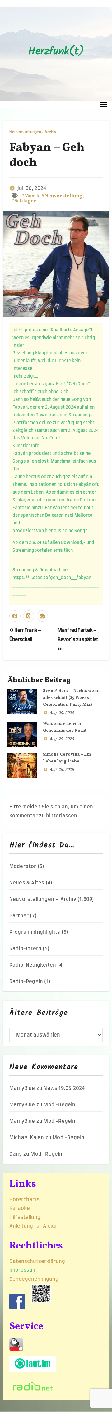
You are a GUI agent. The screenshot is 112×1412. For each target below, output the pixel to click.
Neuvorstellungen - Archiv (33, 132)
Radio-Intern (25, 948)
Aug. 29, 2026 (61, 713)
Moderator (22, 866)
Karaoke (19, 1208)
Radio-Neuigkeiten (32, 965)
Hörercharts (24, 1199)
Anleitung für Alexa (33, 1226)
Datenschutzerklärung (37, 1261)
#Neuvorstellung (61, 196)
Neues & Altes (26, 882)
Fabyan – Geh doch (47, 155)
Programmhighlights (34, 932)
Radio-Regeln (26, 981)
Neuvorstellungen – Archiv (42, 899)
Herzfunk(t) (56, 51)
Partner (19, 915)
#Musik (30, 196)
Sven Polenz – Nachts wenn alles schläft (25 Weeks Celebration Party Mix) (71, 698)
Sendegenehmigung (33, 1279)
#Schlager (23, 201)
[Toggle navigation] (104, 104)
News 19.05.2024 (64, 1088)
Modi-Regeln (59, 1104)
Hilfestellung (24, 1217)
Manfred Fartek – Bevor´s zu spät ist (78, 635)
